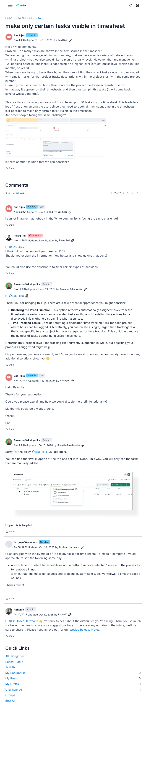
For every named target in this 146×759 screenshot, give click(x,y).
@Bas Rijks (16, 247)
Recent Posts (14, 662)
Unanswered (73, 689)
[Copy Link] (70, 40)
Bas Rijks (19, 35)
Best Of (10, 700)
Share (9, 168)
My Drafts (73, 684)
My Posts (73, 678)
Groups (10, 695)
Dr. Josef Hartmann (25, 542)
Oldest (20, 193)
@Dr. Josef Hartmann (23, 621)
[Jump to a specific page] (138, 193)
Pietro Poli (20, 235)
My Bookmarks (73, 673)
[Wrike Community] (22, 5)
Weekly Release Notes (84, 629)
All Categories (14, 656)
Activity (10, 667)
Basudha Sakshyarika (27, 284)
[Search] (131, 5)
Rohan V (19, 609)
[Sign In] (137, 5)
